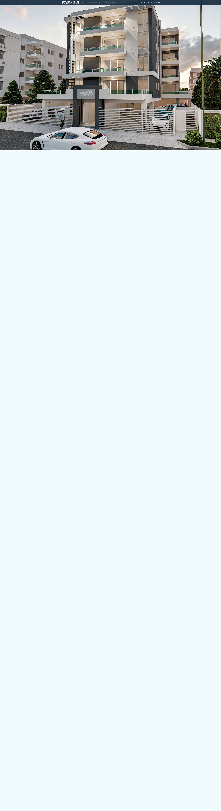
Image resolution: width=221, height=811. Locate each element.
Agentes (96, 2)
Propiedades (89, 2)
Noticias (106, 2)
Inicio (83, 2)
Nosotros (112, 2)
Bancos (101, 2)
